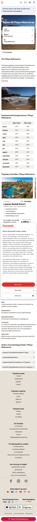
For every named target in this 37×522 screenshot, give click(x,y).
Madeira (18, 402)
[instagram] (18, 482)
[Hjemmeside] (2, 2)
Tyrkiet (18, 376)
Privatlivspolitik (18, 446)
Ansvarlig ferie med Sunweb (19, 429)
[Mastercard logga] (8, 493)
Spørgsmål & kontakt (18, 467)
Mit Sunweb (18, 470)
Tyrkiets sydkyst (18, 394)
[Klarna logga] (16, 493)
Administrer (18, 295)
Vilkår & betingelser (18, 472)
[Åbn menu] (33, 2)
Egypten (18, 381)
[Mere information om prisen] (30, 221)
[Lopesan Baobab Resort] (17, 203)
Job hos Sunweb (18, 513)
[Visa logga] (12, 493)
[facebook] (11, 482)
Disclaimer (18, 457)
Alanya (18, 411)
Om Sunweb (18, 426)
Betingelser (29, 513)
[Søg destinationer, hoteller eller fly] (21, 2)
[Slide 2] (18, 108)
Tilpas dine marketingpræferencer (18, 455)
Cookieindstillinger (18, 449)
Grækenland (18, 379)
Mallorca (18, 399)
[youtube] (26, 482)
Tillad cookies (18, 284)
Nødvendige (17, 290)
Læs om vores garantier (18, 475)
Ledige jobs (18, 432)
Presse (18, 434)
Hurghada (18, 417)
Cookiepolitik (18, 452)
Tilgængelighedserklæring (18, 437)
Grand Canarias (8, 65)
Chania (18, 414)
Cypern (18, 384)
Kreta (18, 396)
